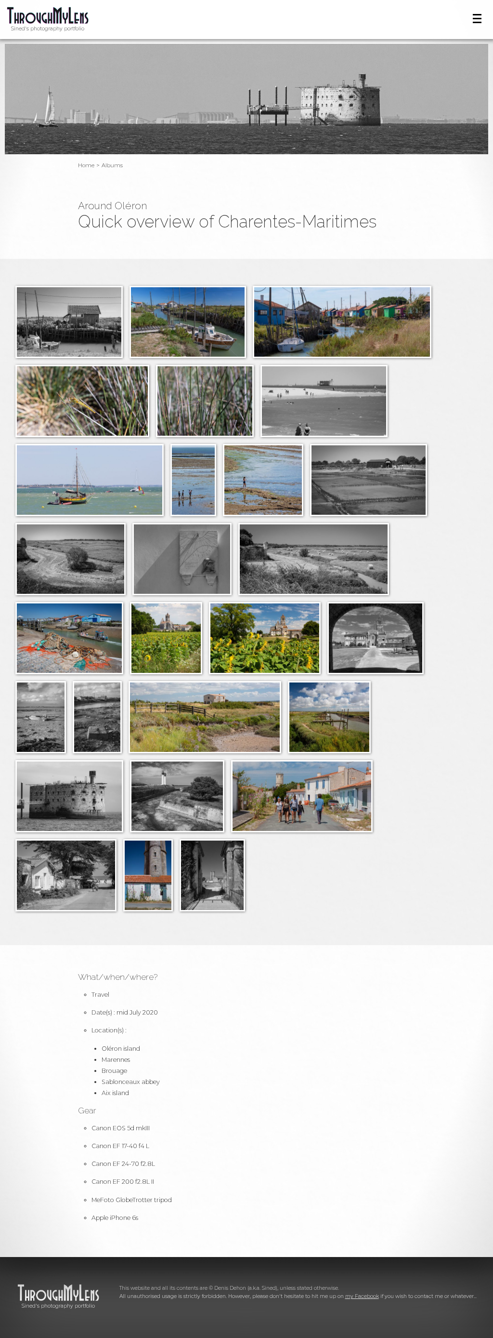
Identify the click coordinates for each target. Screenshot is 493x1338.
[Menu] (477, 18)
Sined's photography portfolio (47, 29)
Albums (112, 165)
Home (86, 165)
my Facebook (362, 1296)
